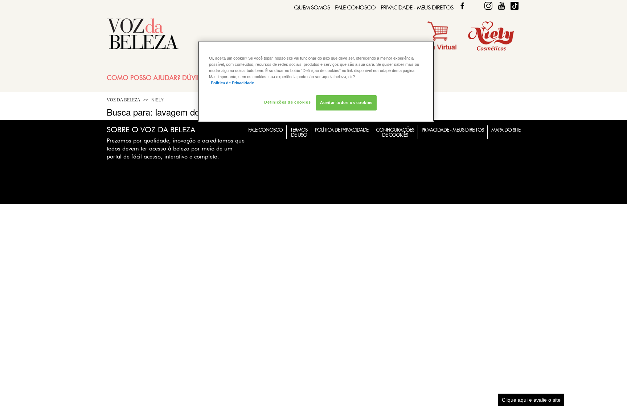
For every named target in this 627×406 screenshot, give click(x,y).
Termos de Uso (298, 132)
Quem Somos (312, 7)
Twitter (475, 6)
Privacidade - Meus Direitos (417, 7)
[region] (316, 81)
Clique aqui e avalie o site (531, 400)
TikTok (515, 6)
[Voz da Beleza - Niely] (491, 49)
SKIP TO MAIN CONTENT (133, 2)
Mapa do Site (505, 130)
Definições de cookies (287, 102)
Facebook (462, 6)
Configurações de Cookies (395, 132)
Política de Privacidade (341, 130)
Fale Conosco (355, 7)
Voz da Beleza (123, 99)
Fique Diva (488, 6)
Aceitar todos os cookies (346, 102)
